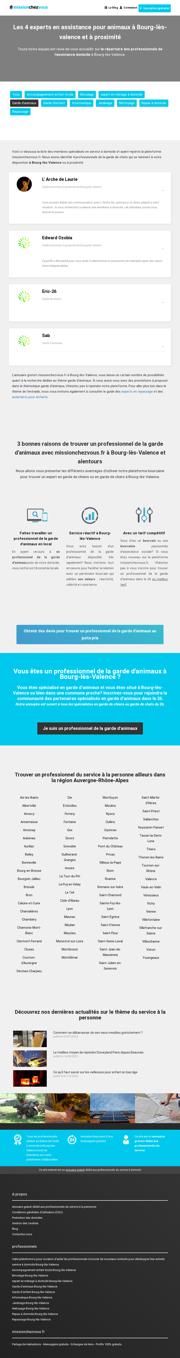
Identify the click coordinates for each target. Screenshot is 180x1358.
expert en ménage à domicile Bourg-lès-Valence (42, 1281)
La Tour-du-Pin (69, 876)
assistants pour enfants (30, 397)
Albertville (29, 805)
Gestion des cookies (25, 1223)
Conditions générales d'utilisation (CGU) (37, 1212)
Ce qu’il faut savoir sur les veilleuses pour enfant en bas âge (95, 1072)
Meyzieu (70, 933)
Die (70, 797)
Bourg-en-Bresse (29, 870)
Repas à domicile (154, 103)
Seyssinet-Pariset (151, 827)
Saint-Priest (151, 811)
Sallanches (151, 819)
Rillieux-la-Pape (110, 862)
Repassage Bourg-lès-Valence (31, 1319)
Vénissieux (151, 895)
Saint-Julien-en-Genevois (110, 965)
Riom (110, 870)
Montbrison (70, 949)
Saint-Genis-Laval (110, 941)
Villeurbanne (151, 941)
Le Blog (112, 7)
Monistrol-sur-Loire (69, 941)
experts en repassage (137, 391)
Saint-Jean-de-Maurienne (110, 952)
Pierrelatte (110, 838)
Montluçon (110, 797)
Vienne (151, 911)
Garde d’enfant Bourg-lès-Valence (33, 1292)
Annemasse (29, 822)
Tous (16, 94)
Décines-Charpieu (29, 971)
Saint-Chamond (110, 895)
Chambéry (29, 919)
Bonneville (29, 862)
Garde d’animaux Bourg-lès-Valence (34, 1286)
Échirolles (70, 805)
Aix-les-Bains (29, 797)
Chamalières (29, 911)
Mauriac (70, 917)
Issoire (69, 868)
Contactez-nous (22, 1234)
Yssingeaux (151, 957)
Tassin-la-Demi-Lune (151, 838)
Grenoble (69, 846)
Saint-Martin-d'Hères (151, 800)
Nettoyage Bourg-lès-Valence (30, 1308)
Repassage (20, 112)
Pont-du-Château (110, 846)
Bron (29, 895)
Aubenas (29, 838)
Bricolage (87, 94)
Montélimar (70, 957)
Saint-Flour (110, 933)
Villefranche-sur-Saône (151, 930)
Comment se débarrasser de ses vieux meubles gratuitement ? (98, 1032)
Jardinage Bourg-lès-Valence (30, 1303)
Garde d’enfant (54, 103)
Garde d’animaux (24, 103)
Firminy (70, 814)
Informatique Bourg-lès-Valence (32, 1297)
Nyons (110, 814)
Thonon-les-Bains (151, 857)
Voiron (150, 949)
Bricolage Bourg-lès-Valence (30, 1275)
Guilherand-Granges (70, 857)
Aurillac (29, 846)
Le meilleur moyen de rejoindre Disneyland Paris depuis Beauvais (98, 1052)
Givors (69, 838)
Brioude (29, 887)
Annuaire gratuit (22, 1206)
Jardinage (105, 103)
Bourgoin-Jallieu (29, 879)
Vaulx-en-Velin (151, 887)
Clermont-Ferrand (29, 941)
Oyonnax (110, 830)
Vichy (151, 903)
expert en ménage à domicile (121, 94)
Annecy (29, 814)
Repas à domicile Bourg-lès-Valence (35, 1314)
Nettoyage (127, 103)
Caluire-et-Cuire (29, 903)
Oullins (110, 822)
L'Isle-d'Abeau (69, 900)
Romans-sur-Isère (110, 887)
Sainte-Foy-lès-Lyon (110, 905)
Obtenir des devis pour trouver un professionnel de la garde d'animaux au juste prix (90, 634)
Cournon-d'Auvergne (29, 960)
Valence (151, 879)
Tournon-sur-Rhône (151, 868)
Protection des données (27, 1217)
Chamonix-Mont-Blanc (29, 930)
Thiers (151, 849)
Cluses (29, 949)
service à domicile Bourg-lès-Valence (35, 1264)
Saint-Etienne (110, 925)
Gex (69, 830)
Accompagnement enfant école (50, 94)
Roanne (110, 879)
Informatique (81, 103)
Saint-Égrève (110, 917)
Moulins (110, 805)
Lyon (70, 908)
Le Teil (69, 892)
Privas (110, 854)
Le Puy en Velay (70, 884)
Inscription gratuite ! (156, 8)
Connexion (129, 7)
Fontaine (70, 822)
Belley (29, 854)
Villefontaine (151, 919)
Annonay (29, 830)
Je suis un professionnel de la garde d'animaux (90, 728)
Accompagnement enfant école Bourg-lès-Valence (44, 1270)
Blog (15, 1228)
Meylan (70, 925)
